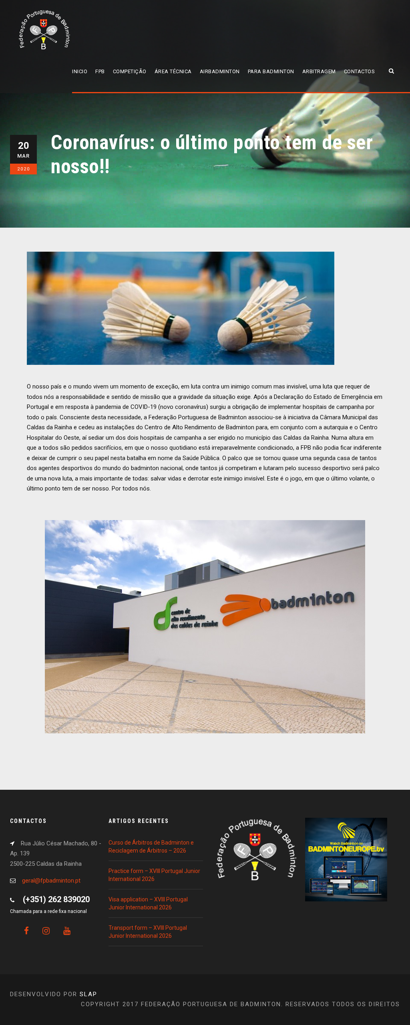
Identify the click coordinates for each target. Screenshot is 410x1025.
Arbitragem (319, 71)
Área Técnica (173, 71)
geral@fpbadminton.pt (51, 880)
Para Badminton (271, 71)
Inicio (79, 71)
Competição (130, 71)
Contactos (359, 71)
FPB (100, 71)
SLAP (88, 994)
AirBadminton (220, 71)
